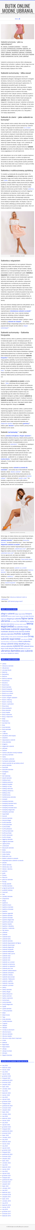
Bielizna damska (7, 678)
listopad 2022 (6, 1152)
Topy (3, 1017)
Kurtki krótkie (6, 826)
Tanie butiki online (26, 559)
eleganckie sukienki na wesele (10, 544)
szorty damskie (6, 1002)
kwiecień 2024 (6, 1118)
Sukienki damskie (14, 47)
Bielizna (4, 676)
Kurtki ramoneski (7, 835)
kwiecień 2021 (6, 1192)
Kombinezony (6, 795)
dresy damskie (6, 742)
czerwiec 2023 (6, 1137)
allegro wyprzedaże (8, 49)
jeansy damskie (6, 765)
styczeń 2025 (6, 1099)
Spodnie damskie (7, 915)
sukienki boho (6, 939)
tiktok (3, 1013)
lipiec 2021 (5, 1186)
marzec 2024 (6, 1120)
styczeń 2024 (6, 1125)
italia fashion (10, 624)
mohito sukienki (22, 633)
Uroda (4, 1040)
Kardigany (5, 771)
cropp (4, 731)
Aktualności (5, 668)
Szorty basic (5, 1000)
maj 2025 (5, 1091)
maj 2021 (5, 1190)
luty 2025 (5, 1097)
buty (2, 370)
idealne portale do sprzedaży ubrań (13, 763)
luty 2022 (5, 1171)
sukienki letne (29, 646)
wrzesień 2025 (6, 1082)
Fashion (4, 750)
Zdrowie (4, 1053)
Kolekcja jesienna (7, 782)
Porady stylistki (6, 884)
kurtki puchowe (6, 833)
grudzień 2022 (6, 1150)
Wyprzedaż (5, 1044)
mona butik (20, 636)
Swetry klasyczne (7, 994)
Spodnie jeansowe (7, 922)
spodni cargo (23, 478)
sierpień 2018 (6, 1196)
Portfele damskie (7, 886)
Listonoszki (5, 846)
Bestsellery (5, 674)
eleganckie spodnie (6, 423)
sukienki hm (18, 646)
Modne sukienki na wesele (10, 858)
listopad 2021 (6, 1177)
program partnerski (8, 888)
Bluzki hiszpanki (7, 689)
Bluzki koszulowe (7, 691)
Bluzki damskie (6, 687)
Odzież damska (6, 865)
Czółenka (5, 733)
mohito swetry (5, 636)
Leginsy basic (6, 843)
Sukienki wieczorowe (8, 977)
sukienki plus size (20, 549)
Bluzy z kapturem (7, 716)
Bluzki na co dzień (7, 693)
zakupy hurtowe (7, 1051)
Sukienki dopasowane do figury (11, 943)
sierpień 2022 (6, 1158)
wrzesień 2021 (6, 1182)
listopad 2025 (6, 1078)
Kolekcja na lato (7, 786)
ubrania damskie (10, 650)
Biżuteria (5, 683)
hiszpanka (4, 358)
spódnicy (10, 576)
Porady (4, 881)
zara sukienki (26, 650)
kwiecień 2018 (6, 1205)
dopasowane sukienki (8, 740)
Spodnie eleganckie (8, 920)
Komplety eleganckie (8, 810)
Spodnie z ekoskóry (8, 926)
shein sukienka (24, 641)
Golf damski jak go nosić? (15, 601)
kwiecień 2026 (6, 1067)
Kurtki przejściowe (7, 831)
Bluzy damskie (6, 710)
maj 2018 (5, 1203)
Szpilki (4, 1006)
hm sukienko (22, 621)
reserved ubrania (18, 52)
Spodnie (4, 911)
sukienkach (13, 444)
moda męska (6, 854)
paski (3, 873)
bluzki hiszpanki (10, 583)
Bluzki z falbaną (7, 700)
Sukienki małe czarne (8, 953)
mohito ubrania (25, 50)
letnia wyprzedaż (12, 50)
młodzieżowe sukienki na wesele (20, 311)
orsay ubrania (6, 52)
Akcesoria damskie (7, 666)
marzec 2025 (6, 1095)
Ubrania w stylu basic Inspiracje (11, 1038)
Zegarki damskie (7, 1055)
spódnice (31, 189)
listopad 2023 (6, 1129)
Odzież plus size (7, 867)
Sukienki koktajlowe (8, 951)
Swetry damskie (7, 989)
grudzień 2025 (6, 1076)
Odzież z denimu (7, 869)
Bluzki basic (5, 685)
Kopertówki (5, 814)
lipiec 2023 (5, 1135)
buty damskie (6, 727)
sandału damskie (7, 896)
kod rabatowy (6, 776)
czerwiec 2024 (6, 1114)
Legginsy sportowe (7, 841)
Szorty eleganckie (7, 1004)
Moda (5, 47)
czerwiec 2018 (6, 1201)
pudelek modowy (7, 890)
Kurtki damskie (6, 822)
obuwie (4, 862)
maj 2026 (5, 1065)
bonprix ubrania (22, 49)
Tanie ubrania (6, 54)
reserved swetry (5, 641)
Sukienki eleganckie (8, 947)
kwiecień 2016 (6, 1216)
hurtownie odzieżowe (8, 761)
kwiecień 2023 (6, 1141)
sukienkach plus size (7, 553)
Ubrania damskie (7, 1034)
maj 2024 (5, 1116)
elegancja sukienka (14, 619)
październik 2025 (7, 1080)
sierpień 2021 (6, 1184)
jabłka (6, 180)
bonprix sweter (11, 616)
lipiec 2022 (5, 1161)
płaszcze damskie (7, 879)
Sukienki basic (6, 936)
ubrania (11, 425)
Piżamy (4, 875)
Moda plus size (6, 856)
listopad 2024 (6, 1103)
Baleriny (4, 672)
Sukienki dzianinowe (8, 945)
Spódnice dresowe (7, 909)
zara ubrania (24, 56)
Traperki (4, 1023)
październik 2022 (7, 1154)
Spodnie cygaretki (7, 913)
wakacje (4, 1042)
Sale (3, 894)
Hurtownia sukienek (8, 759)
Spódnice (5, 903)
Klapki (4, 774)
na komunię (12, 432)
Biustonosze (6, 680)
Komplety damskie (7, 801)
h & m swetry (13, 621)
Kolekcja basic (6, 780)
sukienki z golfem (7, 981)
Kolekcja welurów (7, 788)
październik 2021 (7, 1180)
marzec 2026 (6, 1070)
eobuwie (4, 748)
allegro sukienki (8, 613)
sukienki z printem (7, 985)
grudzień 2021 (6, 1175)
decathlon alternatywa (9, 735)
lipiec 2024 (5, 1112)
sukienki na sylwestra (8, 966)
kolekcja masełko (7, 784)
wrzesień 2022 (6, 1156)
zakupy (4, 1049)
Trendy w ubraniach (8, 1030)
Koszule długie (6, 820)
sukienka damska (6, 540)
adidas (4, 664)
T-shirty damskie (7, 1011)
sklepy (4, 901)
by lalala (26, 616)
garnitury (26, 423)
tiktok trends (6, 1015)
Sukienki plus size (7, 968)
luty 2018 (5, 1209)
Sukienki (4, 934)
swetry (4, 987)
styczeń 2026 (6, 1074)
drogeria (4, 744)
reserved (5, 892)
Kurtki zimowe (6, 837)
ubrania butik (16, 54)
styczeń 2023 (6, 1148)
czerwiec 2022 (6, 1163)
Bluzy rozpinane (7, 714)
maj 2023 (5, 1139)
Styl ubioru (5, 930)
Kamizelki (5, 767)
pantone (4, 871)
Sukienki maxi (6, 956)
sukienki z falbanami (8, 979)
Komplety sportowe (8, 812)
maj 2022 (5, 1165)
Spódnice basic (6, 905)
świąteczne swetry (13, 653)
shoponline (5, 898)
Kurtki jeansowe (7, 824)
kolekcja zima (6, 793)
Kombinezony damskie (9, 797)
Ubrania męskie (7, 1036)
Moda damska (6, 852)
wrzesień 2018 (6, 1194)
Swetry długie (6, 991)
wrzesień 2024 (6, 1108)
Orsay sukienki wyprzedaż (17, 637)
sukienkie (28, 52)
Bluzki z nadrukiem (8, 704)
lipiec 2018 (5, 1199)
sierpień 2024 (6, 1110)
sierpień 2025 (6, 1084)
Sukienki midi (6, 958)
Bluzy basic (5, 706)
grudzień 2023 (6, 1127)
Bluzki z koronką (7, 702)
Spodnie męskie (7, 924)
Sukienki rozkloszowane (9, 970)
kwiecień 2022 (6, 1167)
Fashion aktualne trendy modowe (12, 752)
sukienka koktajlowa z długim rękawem (17, 436)
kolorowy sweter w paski (20, 624)
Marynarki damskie (8, 848)
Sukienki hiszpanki (7, 949)
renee (30, 639)
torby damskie (6, 1019)
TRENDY (4, 1025)
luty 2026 (5, 1072)
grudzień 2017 (6, 1211)
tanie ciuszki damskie (7, 648)
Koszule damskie (7, 818)
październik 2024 (7, 1105)
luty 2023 (5, 1146)
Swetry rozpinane (7, 998)
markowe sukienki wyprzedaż (16, 628)
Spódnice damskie (7, 907)
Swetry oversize (7, 996)
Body (3, 719)
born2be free (6, 723)
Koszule (4, 816)
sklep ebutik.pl (20, 644)
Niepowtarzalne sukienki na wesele (12, 860)
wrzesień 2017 (6, 1213)
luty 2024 (5, 1122)
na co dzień (27, 128)
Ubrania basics (6, 1032)
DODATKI (5, 738)
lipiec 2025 (5, 1086)
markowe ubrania (7, 631)
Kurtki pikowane (7, 829)
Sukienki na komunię (8, 964)
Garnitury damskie (7, 755)
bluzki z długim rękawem (9, 697)
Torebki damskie (7, 1021)
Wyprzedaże (6, 1047)
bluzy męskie (6, 712)
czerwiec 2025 (6, 1089)
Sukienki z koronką (7, 983)
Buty (3, 725)
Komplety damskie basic (9, 803)
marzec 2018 (6, 1207)
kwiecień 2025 (6, 1093)
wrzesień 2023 (6, 1133)
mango (25, 627)
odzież (25, 636)
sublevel (4, 932)
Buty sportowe (6, 729)
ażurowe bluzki (6, 670)
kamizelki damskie (7, 769)
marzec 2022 (6, 1169)
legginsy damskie (7, 839)
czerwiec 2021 (6, 1188)
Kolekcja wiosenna (7, 790)
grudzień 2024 (6, 1101)
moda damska (19, 632)
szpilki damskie (6, 1008)
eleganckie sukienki (8, 746)
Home (4, 757)
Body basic (5, 721)
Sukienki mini (6, 960)
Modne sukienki (15, 472)
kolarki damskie (7, 778)
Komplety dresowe (7, 805)
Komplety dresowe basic (9, 807)
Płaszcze (4, 877)
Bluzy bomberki (7, 708)
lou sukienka (18, 627)
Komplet (4, 799)
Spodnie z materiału (8, 928)
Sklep (7, 383)
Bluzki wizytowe (7, 695)
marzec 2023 (6, 1144)
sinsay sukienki (7, 644)
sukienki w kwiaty (7, 975)
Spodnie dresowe (7, 917)
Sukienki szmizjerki (8, 972)
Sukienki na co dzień (8, 962)
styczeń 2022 (6, 1173)
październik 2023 (7, 1131)
